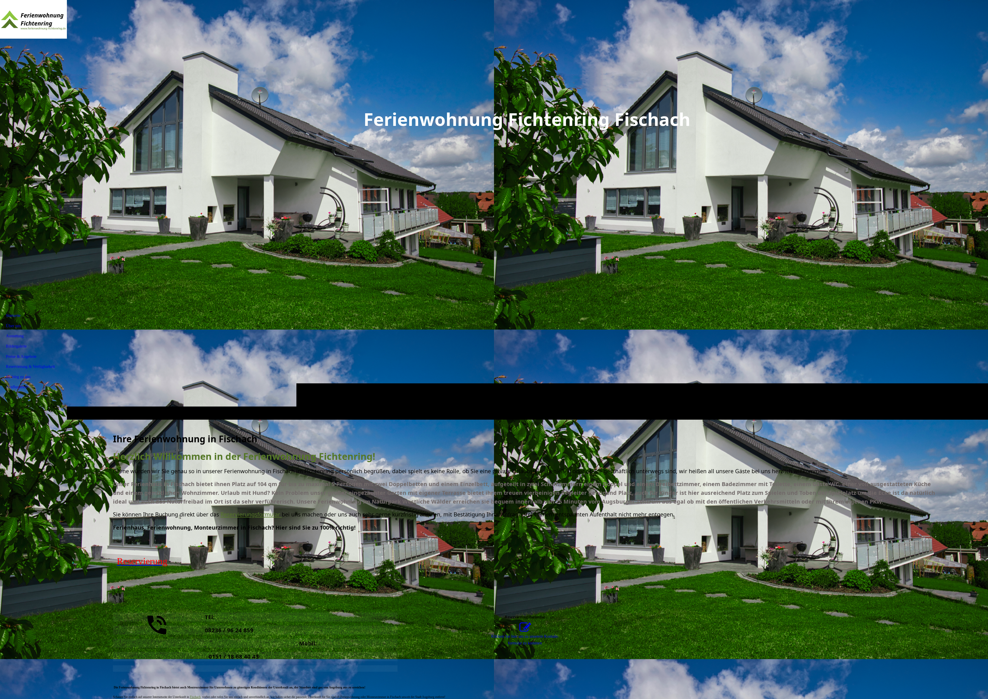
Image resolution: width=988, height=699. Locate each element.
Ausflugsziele (17, 387)
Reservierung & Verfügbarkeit (30, 366)
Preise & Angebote (21, 356)
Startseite (13, 315)
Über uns (13, 326)
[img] (33, 19)
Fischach (195, 697)
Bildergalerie (16, 346)
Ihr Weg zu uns (18, 377)
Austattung (15, 336)
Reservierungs (250, 514)
